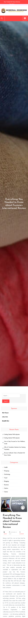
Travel (5, 478)
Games (6, 492)
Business (21, 534)
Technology (7, 474)
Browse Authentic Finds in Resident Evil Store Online (14, 454)
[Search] (2, 18)
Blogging (6, 481)
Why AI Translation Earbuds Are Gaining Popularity (14, 448)
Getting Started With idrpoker (12, 434)
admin (5, 534)
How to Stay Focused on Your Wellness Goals (14, 443)
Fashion (6, 488)
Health (6, 467)
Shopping (6, 471)
